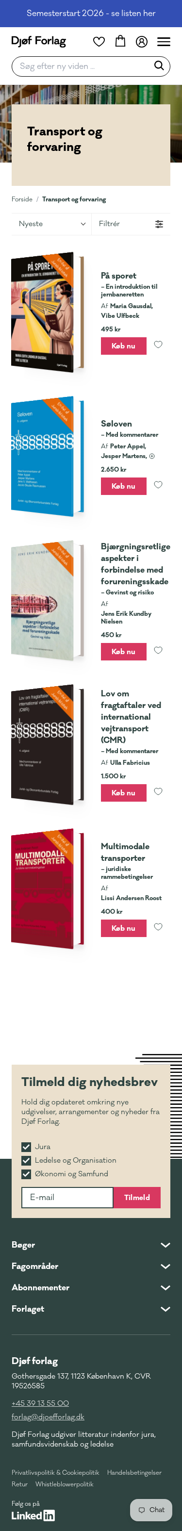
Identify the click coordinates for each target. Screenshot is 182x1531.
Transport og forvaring (74, 199)
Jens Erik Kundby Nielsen (126, 618)
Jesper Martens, (124, 456)
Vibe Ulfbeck (120, 316)
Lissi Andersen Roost (131, 898)
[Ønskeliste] (99, 42)
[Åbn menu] (163, 42)
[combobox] (83, 66)
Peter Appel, (128, 446)
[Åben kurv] (120, 42)
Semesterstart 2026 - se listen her (91, 13)
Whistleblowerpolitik (64, 1484)
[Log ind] (142, 42)
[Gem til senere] (158, 346)
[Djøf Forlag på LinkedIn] (33, 1515)
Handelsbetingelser (134, 1473)
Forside (22, 199)
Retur (20, 1484)
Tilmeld (137, 1197)
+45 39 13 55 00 (40, 1403)
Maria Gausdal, (131, 306)
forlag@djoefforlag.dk (48, 1417)
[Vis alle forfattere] (152, 456)
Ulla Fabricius (130, 763)
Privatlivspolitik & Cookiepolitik (55, 1473)
